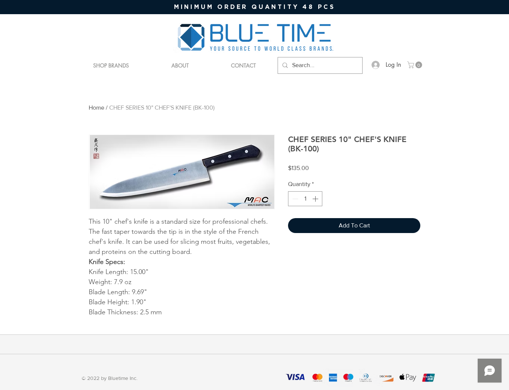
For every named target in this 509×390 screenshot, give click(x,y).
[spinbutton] (305, 199)
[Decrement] (294, 199)
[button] (415, 65)
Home (96, 107)
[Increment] (316, 199)
